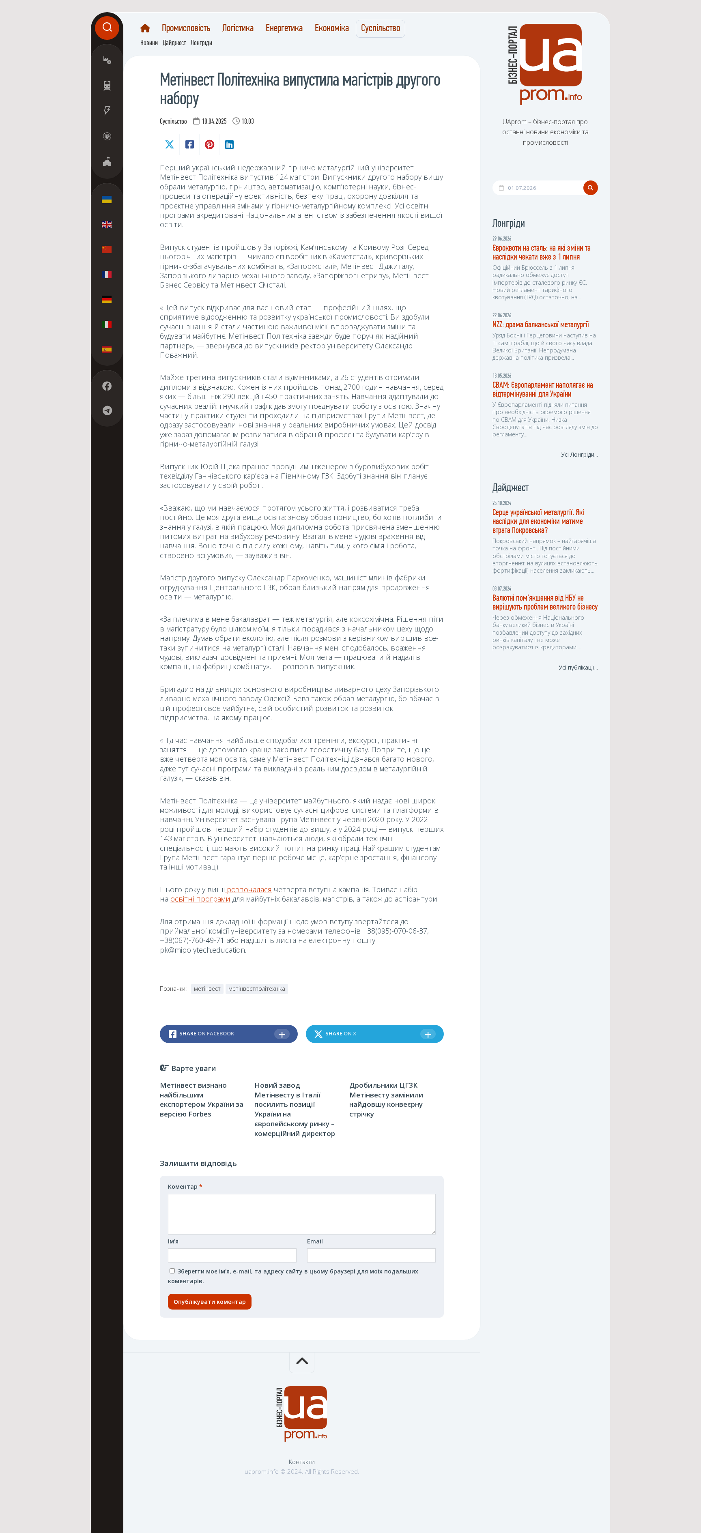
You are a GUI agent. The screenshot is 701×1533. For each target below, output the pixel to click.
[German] (107, 299)
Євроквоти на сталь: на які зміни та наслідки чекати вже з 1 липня (541, 253)
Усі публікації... (578, 667)
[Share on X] (169, 144)
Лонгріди (201, 43)
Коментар (185, 1186)
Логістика (238, 29)
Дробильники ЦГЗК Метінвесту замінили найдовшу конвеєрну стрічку (386, 1099)
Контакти (302, 1462)
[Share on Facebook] (189, 144)
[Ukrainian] (107, 199)
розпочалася (248, 889)
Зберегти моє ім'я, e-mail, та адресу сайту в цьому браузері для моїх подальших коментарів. (293, 1276)
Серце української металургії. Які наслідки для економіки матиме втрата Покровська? (538, 521)
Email (315, 1241)
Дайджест (174, 43)
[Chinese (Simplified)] (107, 249)
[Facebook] (107, 386)
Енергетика (284, 29)
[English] (107, 224)
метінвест (207, 988)
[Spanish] (107, 349)
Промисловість (186, 29)
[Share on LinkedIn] (229, 144)
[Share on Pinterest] (209, 144)
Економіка (332, 29)
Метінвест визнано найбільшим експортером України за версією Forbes (201, 1099)
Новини (149, 43)
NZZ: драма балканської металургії (540, 325)
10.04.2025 (214, 122)
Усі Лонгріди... (579, 454)
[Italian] (107, 324)
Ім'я (173, 1241)
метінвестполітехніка (256, 988)
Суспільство (380, 29)
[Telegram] (107, 410)
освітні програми (200, 899)
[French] (107, 274)
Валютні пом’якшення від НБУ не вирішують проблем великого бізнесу (545, 603)
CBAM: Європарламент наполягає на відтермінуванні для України (542, 390)
